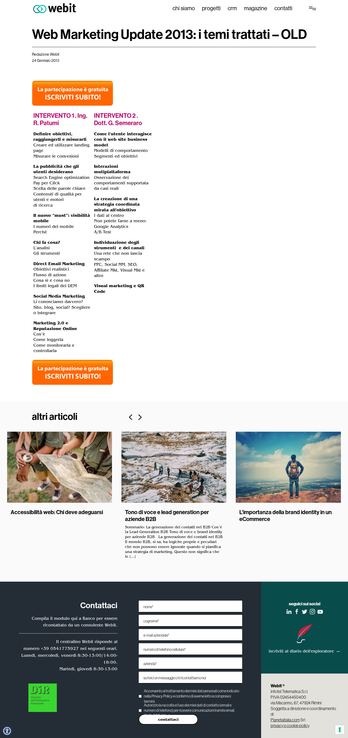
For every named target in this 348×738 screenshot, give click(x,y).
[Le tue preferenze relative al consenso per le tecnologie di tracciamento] (339, 729)
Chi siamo (184, 8)
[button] (130, 417)
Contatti (283, 8)
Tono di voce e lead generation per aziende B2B (167, 515)
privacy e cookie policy (290, 725)
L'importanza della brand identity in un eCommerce (285, 515)
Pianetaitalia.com (285, 720)
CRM (232, 8)
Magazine (255, 8)
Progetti (211, 8)
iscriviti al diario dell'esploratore (301, 651)
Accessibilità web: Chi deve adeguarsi (57, 512)
